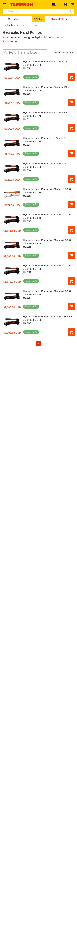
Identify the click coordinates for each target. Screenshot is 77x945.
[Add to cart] (71, 77)
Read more (10, 41)
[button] (5, 4)
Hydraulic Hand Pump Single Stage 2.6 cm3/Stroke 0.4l (45, 114)
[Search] (71, 11)
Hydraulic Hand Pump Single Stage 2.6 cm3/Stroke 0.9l (45, 140)
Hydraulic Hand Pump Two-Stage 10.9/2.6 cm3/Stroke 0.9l (47, 191)
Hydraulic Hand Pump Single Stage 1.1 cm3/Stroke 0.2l (45, 63)
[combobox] (38, 11)
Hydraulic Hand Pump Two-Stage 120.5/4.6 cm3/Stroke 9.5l (47, 318)
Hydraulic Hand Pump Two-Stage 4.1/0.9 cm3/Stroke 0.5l (46, 165)
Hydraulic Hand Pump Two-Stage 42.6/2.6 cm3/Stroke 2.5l (47, 242)
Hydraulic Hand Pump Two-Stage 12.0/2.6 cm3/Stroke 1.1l (47, 216)
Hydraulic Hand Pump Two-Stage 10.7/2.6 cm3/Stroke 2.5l (47, 267)
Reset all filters (59, 19)
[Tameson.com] (21, 4)
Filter (40, 19)
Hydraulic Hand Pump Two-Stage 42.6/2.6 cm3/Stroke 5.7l (47, 293)
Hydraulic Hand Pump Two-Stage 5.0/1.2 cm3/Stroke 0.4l (46, 89)
